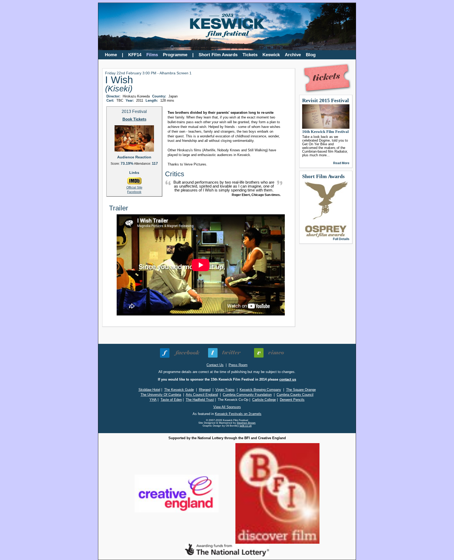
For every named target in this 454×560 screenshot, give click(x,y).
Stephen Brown (246, 422)
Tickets (250, 54)
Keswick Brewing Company (260, 390)
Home (111, 54)
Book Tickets (134, 119)
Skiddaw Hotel (149, 390)
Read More (341, 163)
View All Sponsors (227, 407)
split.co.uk (246, 425)
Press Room (238, 365)
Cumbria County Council (295, 395)
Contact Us (215, 365)
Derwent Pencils (292, 400)
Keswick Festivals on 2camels (238, 414)
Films (152, 54)
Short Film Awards (218, 54)
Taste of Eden (171, 400)
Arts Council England (202, 395)
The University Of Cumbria (161, 395)
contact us (287, 379)
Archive (293, 54)
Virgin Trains (225, 390)
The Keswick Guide (179, 390)
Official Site (134, 187)
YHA (153, 400)
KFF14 (134, 54)
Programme (175, 54)
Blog (311, 54)
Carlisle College (264, 400)
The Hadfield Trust (200, 400)
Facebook (134, 192)
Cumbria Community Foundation (247, 395)
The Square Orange (301, 390)
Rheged (204, 390)
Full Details (341, 239)
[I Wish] (134, 150)
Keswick (271, 54)
